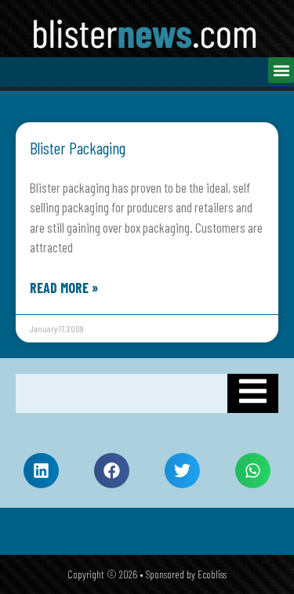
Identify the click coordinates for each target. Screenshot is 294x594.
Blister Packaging (77, 148)
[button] (281, 70)
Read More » (64, 287)
